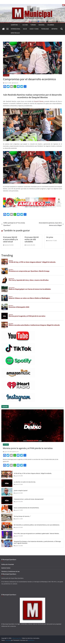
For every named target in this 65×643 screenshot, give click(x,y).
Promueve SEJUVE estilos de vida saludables (32, 239)
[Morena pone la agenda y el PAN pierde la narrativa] (32, 425)
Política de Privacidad (7, 564)
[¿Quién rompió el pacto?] (6, 492)
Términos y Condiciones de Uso (10, 571)
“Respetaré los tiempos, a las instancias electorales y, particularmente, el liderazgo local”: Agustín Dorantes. (37, 542)
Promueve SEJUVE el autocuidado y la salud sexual (10, 239)
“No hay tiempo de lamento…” (22, 516)
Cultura (25, 25)
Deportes (54, 29)
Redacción (15, 83)
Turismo (33, 25)
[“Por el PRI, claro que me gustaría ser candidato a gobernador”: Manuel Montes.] (6, 534)
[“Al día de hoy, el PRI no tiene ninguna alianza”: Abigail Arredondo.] (6, 474)
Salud (25, 29)
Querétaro (14, 25)
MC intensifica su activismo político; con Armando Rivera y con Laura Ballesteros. (37, 525)
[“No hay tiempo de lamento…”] (6, 517)
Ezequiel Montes (39, 101)
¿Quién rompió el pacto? (20, 490)
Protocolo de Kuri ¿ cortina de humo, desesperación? (29, 499)
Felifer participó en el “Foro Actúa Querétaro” (14, 224)
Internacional (15, 29)
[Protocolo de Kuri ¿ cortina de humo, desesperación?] (6, 500)
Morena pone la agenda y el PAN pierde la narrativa (28, 448)
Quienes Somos (5, 568)
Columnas (50, 25)
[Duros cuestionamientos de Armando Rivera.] (6, 509)
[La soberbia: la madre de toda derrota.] (6, 483)
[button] (19, 25)
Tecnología (45, 29)
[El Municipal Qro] (32, 5)
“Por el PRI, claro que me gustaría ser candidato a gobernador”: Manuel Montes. (37, 533)
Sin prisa (49, 237)
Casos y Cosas (34, 29)
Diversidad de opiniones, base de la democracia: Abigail (50, 224)
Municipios (6, 75)
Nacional (42, 25)
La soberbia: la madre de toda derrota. (25, 482)
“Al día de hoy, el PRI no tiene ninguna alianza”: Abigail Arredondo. (33, 473)
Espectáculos (15, 33)
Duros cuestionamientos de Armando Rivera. (26, 508)
